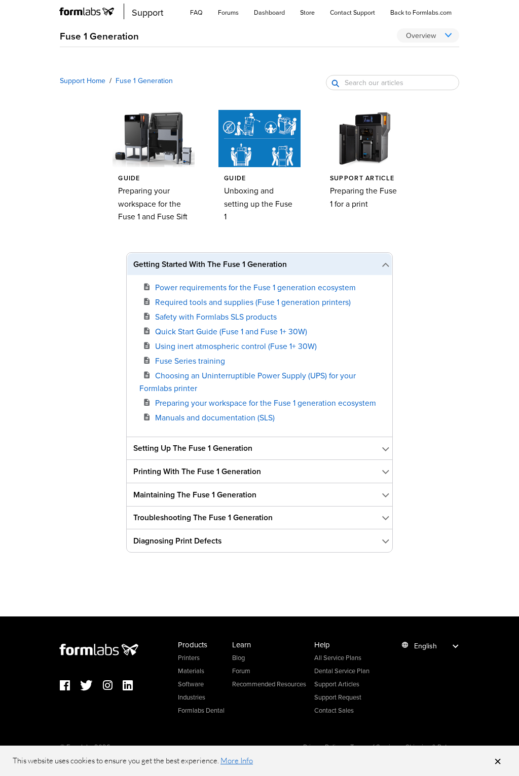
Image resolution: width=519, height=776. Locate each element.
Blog (238, 657)
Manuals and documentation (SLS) (215, 417)
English (425, 646)
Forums (228, 12)
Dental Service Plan (341, 670)
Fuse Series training (190, 360)
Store (307, 12)
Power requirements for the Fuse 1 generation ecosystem (255, 287)
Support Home (82, 80)
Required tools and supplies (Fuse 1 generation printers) (253, 301)
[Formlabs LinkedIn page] (133, 686)
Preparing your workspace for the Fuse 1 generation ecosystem (265, 402)
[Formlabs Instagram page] (113, 686)
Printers (189, 657)
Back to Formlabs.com (421, 12)
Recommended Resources (269, 683)
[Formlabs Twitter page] (91, 686)
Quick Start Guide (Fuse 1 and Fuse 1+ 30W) (231, 331)
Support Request (337, 697)
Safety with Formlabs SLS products (216, 316)
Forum (241, 670)
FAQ (196, 12)
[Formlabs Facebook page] (70, 686)
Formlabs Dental (201, 710)
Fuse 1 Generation (144, 80)
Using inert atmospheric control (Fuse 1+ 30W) (236, 346)
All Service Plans (337, 657)
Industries (191, 697)
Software (191, 683)
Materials (191, 670)
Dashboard (269, 12)
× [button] (497, 760)
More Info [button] (236, 760)
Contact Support (352, 12)
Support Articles (336, 683)
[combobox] (392, 82)
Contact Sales (334, 710)
